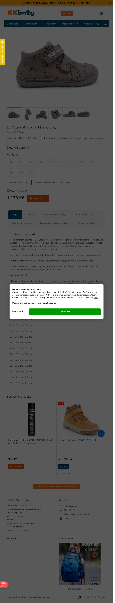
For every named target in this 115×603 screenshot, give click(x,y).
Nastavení (17, 311)
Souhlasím (64, 311)
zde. (96, 297)
